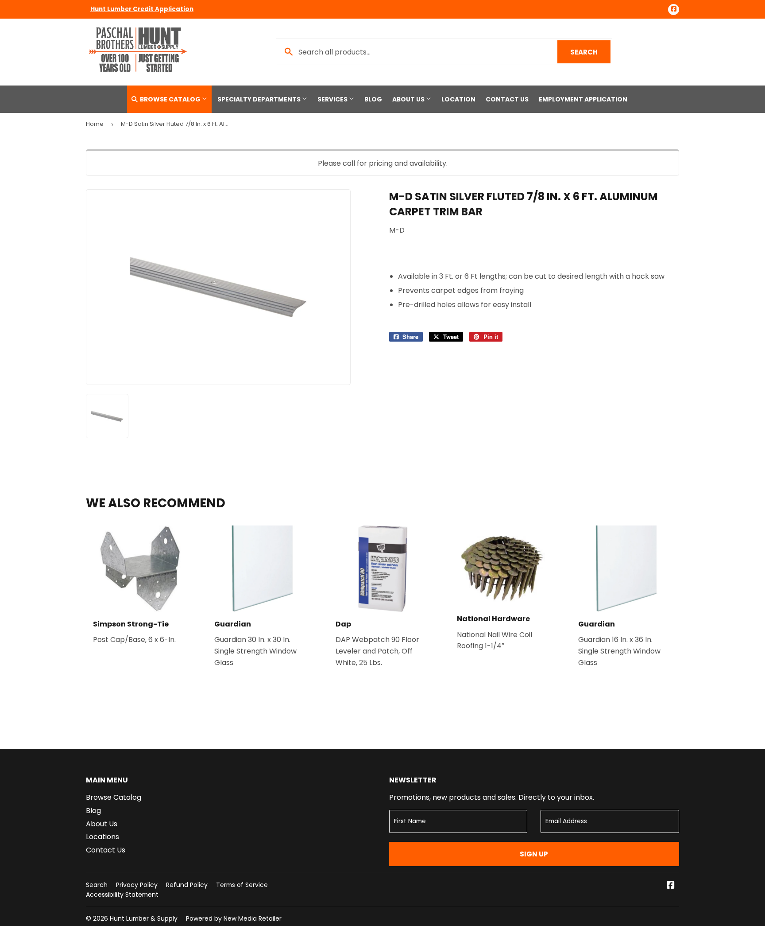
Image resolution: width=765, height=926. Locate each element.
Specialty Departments (259, 99)
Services (333, 99)
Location (458, 99)
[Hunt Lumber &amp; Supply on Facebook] (671, 886)
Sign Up (534, 854)
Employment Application (583, 99)
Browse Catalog (170, 99)
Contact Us (507, 99)
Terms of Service (242, 884)
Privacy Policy (137, 884)
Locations (102, 837)
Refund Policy (187, 884)
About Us (409, 99)
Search (590, 52)
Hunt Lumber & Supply (144, 918)
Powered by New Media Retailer (234, 918)
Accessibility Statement (122, 894)
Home (95, 124)
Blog (373, 99)
